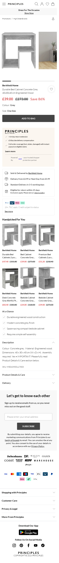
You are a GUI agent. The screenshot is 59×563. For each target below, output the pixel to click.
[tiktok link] (43, 545)
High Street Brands (20, 19)
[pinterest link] (21, 545)
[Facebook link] (28, 545)
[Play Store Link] (28, 532)
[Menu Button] (4, 4)
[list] (28, 12)
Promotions (6, 19)
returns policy (39, 193)
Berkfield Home (10, 85)
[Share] (53, 18)
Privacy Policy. (37, 446)
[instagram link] (14, 545)
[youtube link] (35, 545)
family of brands (12, 440)
